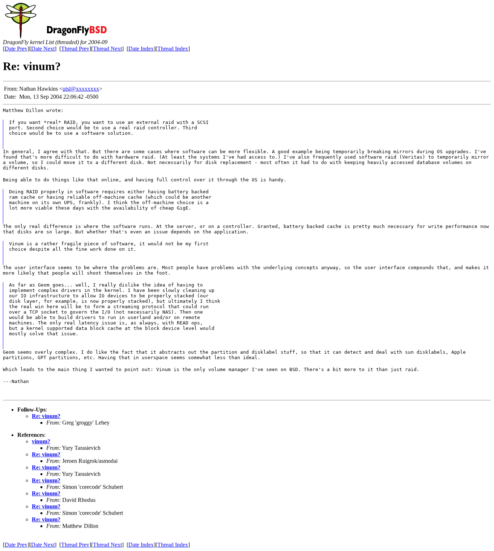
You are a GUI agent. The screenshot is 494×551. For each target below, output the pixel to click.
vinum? (41, 441)
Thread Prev (75, 49)
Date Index (141, 49)
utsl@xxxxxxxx (81, 89)
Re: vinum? (46, 416)
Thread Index (172, 49)
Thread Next (107, 49)
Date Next (43, 49)
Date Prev (16, 49)
